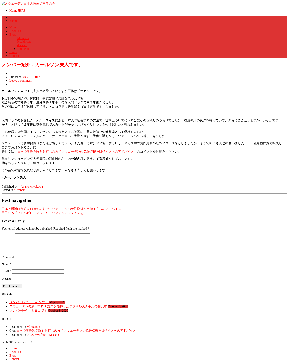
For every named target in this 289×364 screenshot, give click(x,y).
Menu (13, 20)
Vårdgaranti (34, 326)
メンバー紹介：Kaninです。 (29, 302)
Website (6, 278)
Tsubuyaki (23, 48)
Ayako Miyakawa (32, 186)
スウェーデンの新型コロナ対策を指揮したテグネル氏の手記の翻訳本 (58, 306)
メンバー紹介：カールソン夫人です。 (43, 64)
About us (15, 31)
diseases (22, 45)
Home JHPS (17, 10)
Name (6, 264)
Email (6, 271)
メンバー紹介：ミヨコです (28, 310)
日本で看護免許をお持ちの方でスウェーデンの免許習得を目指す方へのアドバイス (75, 151)
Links (13, 52)
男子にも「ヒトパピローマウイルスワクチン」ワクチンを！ (44, 213)
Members (23, 38)
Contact (14, 55)
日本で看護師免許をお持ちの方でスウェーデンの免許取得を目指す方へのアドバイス (61, 208)
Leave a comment (20, 80)
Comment (8, 257)
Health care (24, 41)
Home (13, 27)
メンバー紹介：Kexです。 (45, 334)
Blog (12, 34)
